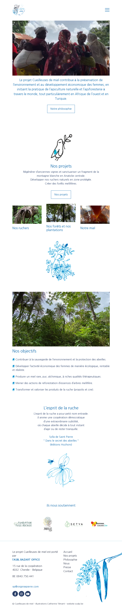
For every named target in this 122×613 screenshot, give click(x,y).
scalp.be (79, 604)
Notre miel (87, 228)
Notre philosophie (61, 108)
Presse (67, 567)
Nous (66, 563)
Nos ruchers (20, 228)
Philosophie (70, 559)
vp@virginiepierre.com (25, 586)
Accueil (67, 552)
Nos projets (61, 194)
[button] (107, 9)
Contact (68, 571)
